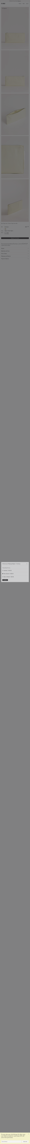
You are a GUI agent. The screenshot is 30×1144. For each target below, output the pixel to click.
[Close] (28, 1134)
